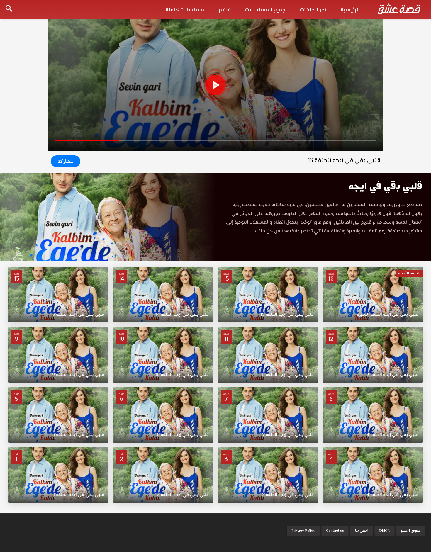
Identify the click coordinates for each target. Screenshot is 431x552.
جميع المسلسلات (265, 10)
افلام (224, 10)
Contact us (335, 531)
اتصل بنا (361, 531)
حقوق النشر (410, 531)
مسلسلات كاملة (185, 10)
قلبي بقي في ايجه (385, 186)
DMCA (384, 531)
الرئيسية (350, 10)
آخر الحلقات (313, 10)
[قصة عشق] (399, 9)
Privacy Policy (303, 531)
